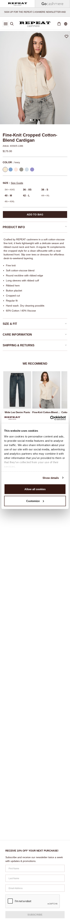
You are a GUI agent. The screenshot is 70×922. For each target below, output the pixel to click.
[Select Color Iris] (32, 169)
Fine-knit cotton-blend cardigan (46, 412)
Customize (33, 500)
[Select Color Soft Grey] (21, 169)
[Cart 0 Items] (59, 24)
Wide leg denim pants (17, 412)
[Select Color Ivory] (5, 169)
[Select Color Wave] (26, 169)
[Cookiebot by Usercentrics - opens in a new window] (50, 418)
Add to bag (35, 214)
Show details (51, 477)
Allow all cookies (35, 489)
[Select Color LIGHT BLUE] (10, 169)
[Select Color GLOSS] (15, 169)
